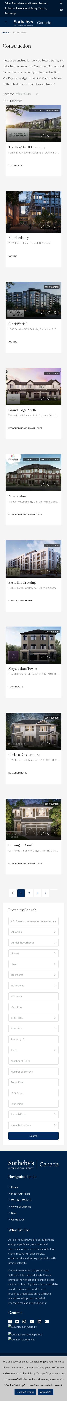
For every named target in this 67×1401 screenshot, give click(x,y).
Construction (37, 110)
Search (34, 1135)
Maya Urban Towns (22, 669)
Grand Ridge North (22, 410)
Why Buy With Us (21, 1200)
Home (14, 1187)
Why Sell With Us (21, 1206)
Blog (13, 1213)
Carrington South (21, 845)
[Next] (45, 893)
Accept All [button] (45, 1391)
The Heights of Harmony (26, 147)
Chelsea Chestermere (23, 755)
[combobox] (26, 94)
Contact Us (18, 1219)
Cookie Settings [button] (25, 1391)
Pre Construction (50, 459)
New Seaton (17, 496)
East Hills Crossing (22, 583)
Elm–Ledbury (18, 238)
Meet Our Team (20, 1193)
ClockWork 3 (17, 324)
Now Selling (52, 110)
